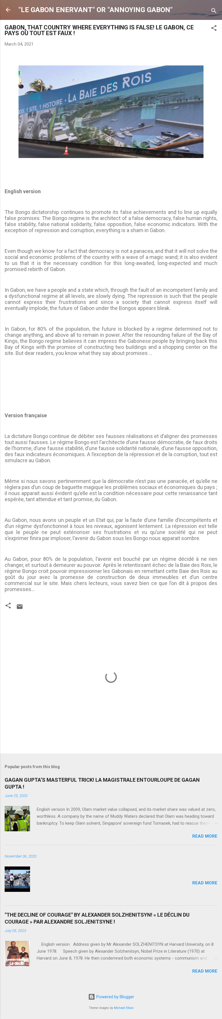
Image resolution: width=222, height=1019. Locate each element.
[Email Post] (19, 608)
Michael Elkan (124, 1008)
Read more (204, 836)
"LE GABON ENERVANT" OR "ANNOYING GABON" (95, 10)
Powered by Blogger (114, 996)
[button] (213, 29)
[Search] (213, 11)
